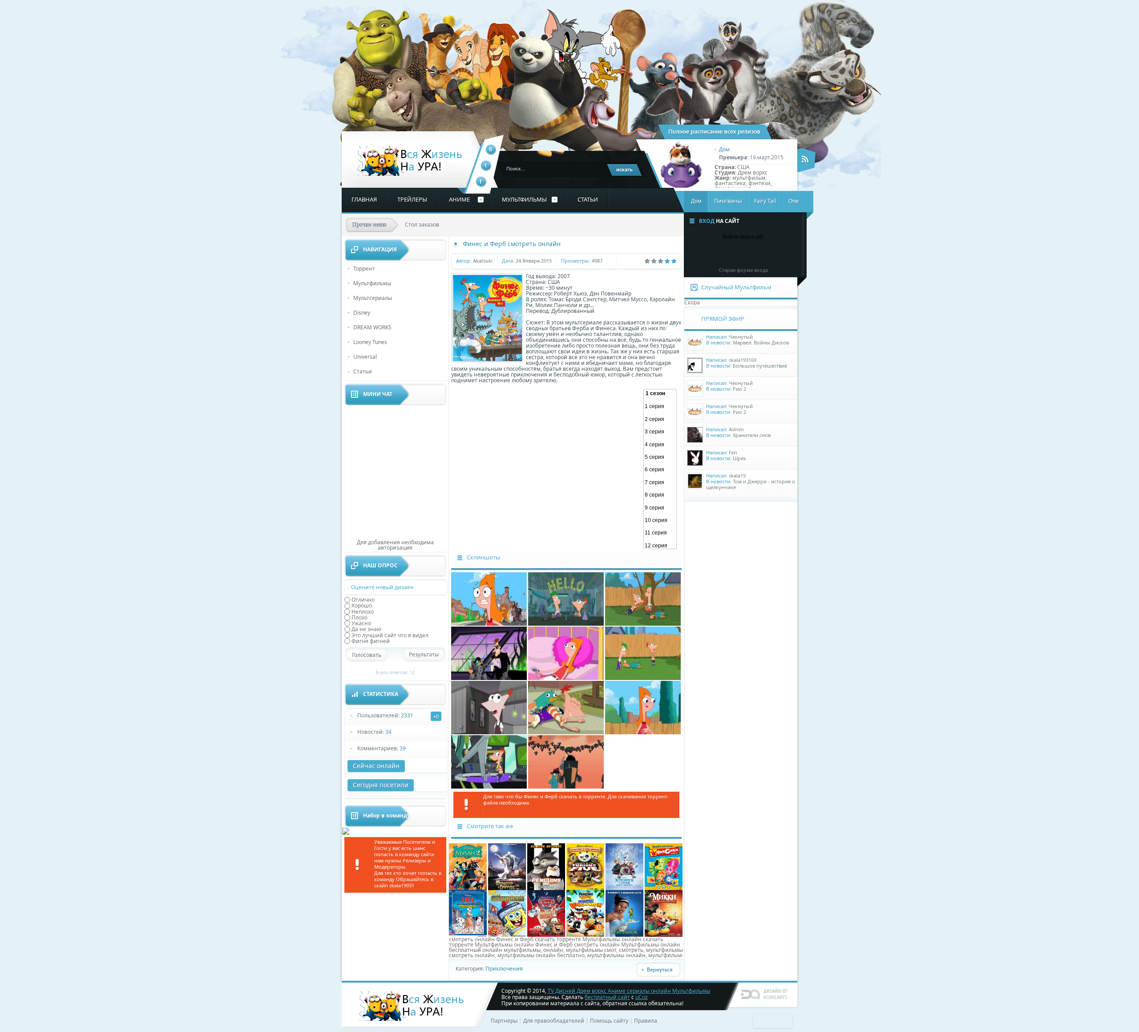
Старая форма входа (743, 270)
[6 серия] (660, 469)
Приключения (504, 968)
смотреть (631, 950)
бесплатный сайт (607, 997)
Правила (645, 1020)
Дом (724, 149)
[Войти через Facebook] (728, 253)
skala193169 (742, 359)
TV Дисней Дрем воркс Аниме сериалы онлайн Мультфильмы (410, 161)
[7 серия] (660, 482)
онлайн (553, 950)
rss (806, 160)
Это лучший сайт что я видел (389, 635)
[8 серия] (660, 495)
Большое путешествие (760, 365)
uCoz (641, 997)
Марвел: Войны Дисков (761, 342)
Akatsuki (483, 260)
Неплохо (362, 611)
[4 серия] (660, 444)
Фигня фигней (370, 641)
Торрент (364, 268)
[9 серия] (660, 508)
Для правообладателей (553, 1020)
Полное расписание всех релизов (715, 132)
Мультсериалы (372, 298)
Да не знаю (366, 629)
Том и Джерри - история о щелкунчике (750, 484)
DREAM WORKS (372, 327)
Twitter (486, 166)
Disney (361, 312)
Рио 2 (739, 388)
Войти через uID (743, 237)
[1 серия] (660, 406)
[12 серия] (660, 545)
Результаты (424, 654)
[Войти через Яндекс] (743, 253)
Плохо (359, 617)
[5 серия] (660, 457)
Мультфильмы (372, 283)
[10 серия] (660, 520)
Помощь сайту (609, 1020)
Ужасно (361, 623)
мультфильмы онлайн (616, 955)
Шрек (739, 458)
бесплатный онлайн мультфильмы (495, 950)
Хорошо (361, 605)
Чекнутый (741, 336)
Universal (365, 356)
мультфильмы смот (591, 950)
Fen (733, 452)
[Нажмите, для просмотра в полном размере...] (489, 623)
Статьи (362, 371)
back (658, 970)
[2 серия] (660, 419)
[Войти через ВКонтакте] (713, 253)
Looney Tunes (370, 342)
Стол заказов (422, 224)
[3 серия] (660, 432)
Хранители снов (752, 435)
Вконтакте (491, 150)
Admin (736, 429)
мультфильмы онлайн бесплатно (541, 955)
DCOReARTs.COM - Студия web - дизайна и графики (765, 993)
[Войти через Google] (758, 253)
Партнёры (504, 1020)
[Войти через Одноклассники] (773, 253)
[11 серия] (660, 533)
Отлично (363, 599)
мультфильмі (665, 955)
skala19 (737, 475)
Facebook (481, 182)
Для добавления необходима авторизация (395, 544)
